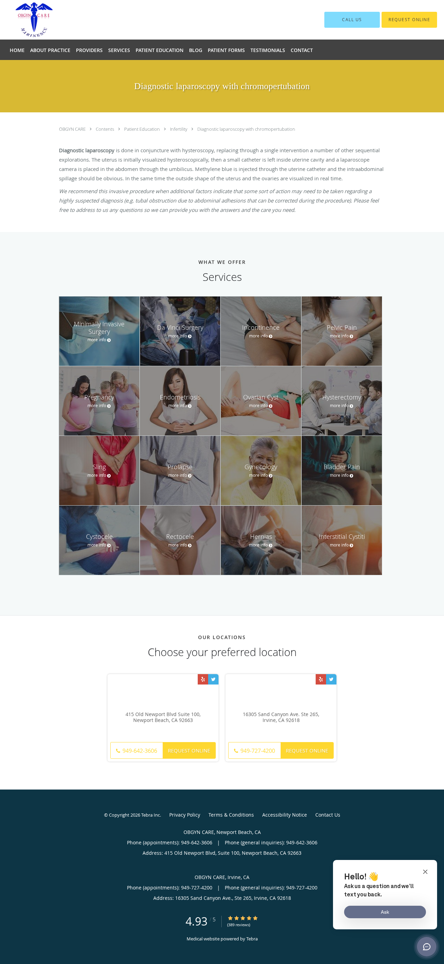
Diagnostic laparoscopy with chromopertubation (246, 129)
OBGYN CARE (73, 129)
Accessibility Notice (284, 814)
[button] (409, 20)
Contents (105, 129)
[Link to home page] (58, 20)
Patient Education (142, 129)
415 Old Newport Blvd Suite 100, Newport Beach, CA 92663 (163, 717)
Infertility (179, 129)
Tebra (252, 939)
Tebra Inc (150, 815)
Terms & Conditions (231, 814)
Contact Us (327, 814)
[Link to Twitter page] (213, 679)
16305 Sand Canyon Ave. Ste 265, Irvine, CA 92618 (281, 717)
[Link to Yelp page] (203, 679)
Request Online (189, 750)
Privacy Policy (184, 814)
